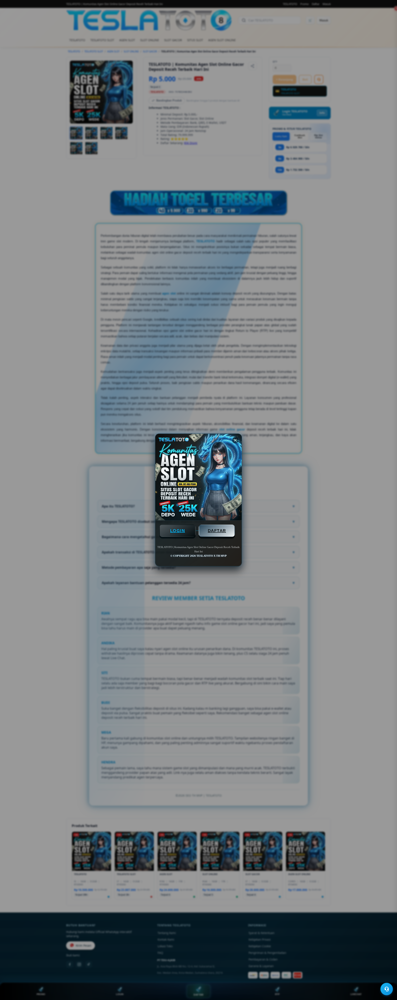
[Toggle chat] (386, 989)
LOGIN (177, 530)
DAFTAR (217, 530)
